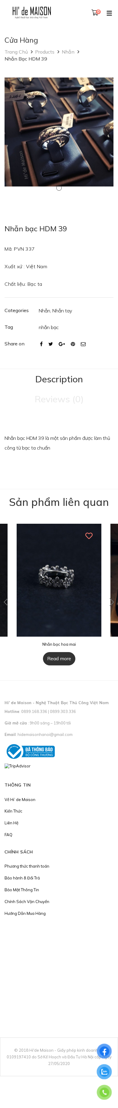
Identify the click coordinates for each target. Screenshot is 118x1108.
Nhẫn (68, 52)
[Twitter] (50, 344)
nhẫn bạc (49, 327)
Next (112, 602)
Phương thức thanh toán (27, 866)
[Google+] (62, 344)
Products (44, 52)
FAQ (8, 834)
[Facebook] (41, 344)
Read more (59, 658)
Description (59, 379)
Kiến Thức (13, 811)
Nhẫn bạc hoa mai (59, 644)
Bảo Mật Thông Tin (22, 889)
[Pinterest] (73, 344)
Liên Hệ (11, 822)
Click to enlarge (103, 88)
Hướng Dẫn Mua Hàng (25, 913)
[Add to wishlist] (89, 535)
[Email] (83, 344)
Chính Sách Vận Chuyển (27, 901)
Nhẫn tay (62, 311)
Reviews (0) (59, 399)
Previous (6, 602)
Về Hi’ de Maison (20, 799)
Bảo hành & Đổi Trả (22, 878)
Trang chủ (16, 52)
